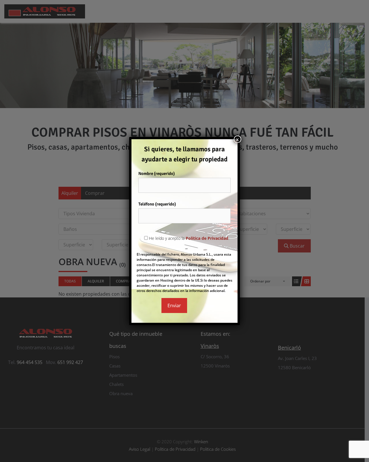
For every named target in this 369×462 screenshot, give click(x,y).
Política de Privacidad (207, 238)
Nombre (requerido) (156, 173)
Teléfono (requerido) (157, 204)
